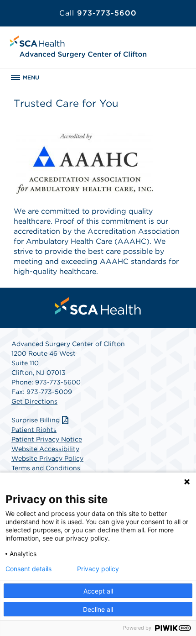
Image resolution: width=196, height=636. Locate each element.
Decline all (98, 609)
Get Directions (34, 401)
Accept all (98, 591)
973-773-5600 (98, 13)
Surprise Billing (35, 420)
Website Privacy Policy (47, 458)
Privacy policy (98, 569)
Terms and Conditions (45, 468)
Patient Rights (34, 429)
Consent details (28, 569)
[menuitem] (98, 306)
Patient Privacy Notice (46, 439)
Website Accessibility (45, 448)
